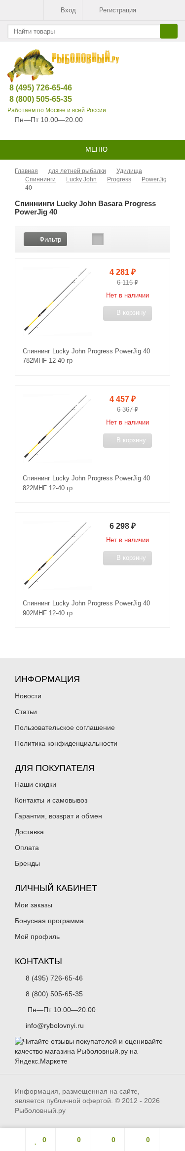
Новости (28, 696)
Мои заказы (33, 905)
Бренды (27, 863)
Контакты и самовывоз (51, 800)
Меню (95, 149)
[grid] (82, 239)
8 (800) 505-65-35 (33, 99)
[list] (98, 239)
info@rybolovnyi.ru (55, 1025)
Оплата (27, 848)
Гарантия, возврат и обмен (58, 816)
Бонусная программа (49, 921)
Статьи (26, 712)
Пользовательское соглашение (65, 727)
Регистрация (117, 10)
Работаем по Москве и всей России (56, 110)
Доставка (29, 832)
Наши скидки (35, 784)
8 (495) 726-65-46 (33, 88)
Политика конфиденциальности (66, 743)
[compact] (113, 239)
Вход (68, 10)
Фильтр (50, 239)
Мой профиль (37, 936)
